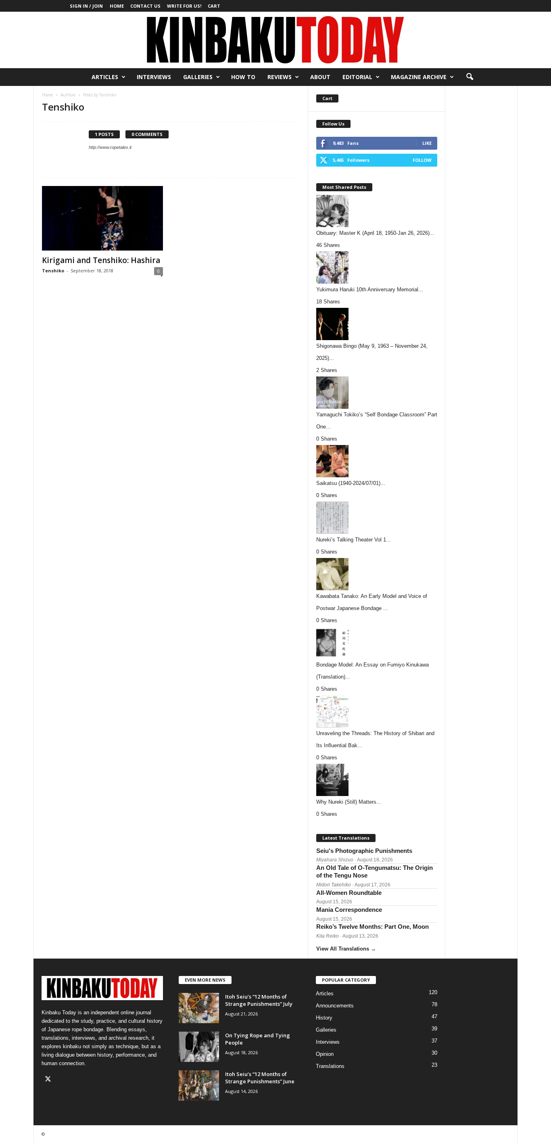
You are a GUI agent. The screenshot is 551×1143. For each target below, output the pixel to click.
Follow (422, 160)
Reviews (279, 77)
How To (243, 77)
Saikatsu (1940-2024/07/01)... (350, 483)
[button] (469, 77)
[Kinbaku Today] (275, 40)
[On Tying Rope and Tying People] (199, 1047)
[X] (49, 1080)
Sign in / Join (86, 6)
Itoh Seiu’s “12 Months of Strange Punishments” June (259, 1077)
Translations (330, 1066)
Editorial (357, 77)
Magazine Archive (419, 77)
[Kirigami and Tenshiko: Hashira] (102, 218)
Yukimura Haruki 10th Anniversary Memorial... (369, 289)
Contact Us (145, 6)
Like (427, 143)
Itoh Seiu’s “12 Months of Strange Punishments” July (258, 1000)
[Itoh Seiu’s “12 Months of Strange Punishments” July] (199, 1008)
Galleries (198, 77)
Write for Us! (184, 6)
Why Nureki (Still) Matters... (348, 802)
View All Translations (346, 949)
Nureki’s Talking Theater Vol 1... (353, 540)
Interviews (154, 77)
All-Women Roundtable (349, 892)
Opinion (325, 1054)
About (320, 77)
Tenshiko (53, 270)
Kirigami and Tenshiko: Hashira (101, 260)
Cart (214, 6)
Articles (105, 77)
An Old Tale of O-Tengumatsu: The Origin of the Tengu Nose (374, 871)
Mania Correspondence (349, 909)
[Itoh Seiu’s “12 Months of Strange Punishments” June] (199, 1085)
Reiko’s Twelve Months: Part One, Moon (372, 926)
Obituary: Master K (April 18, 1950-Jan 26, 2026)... (375, 233)
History (324, 1018)
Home (117, 6)
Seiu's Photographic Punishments (364, 850)
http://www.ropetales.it (110, 147)
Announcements (335, 1006)
